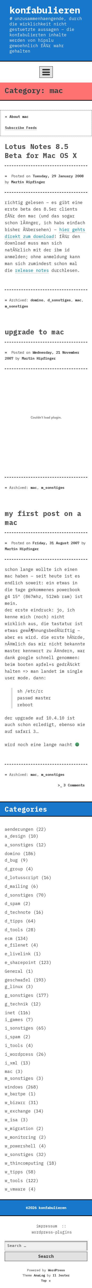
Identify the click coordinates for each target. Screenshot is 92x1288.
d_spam (12, 903)
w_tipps (14, 1172)
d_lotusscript (21, 877)
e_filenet (16, 945)
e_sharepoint (20, 962)
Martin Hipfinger (28, 181)
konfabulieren (44, 10)
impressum (46, 1226)
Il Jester (61, 1275)
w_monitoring (20, 1137)
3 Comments (75, 785)
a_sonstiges (19, 845)
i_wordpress (19, 1054)
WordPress (56, 1270)
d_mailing (16, 886)
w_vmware (15, 1189)
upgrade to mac (34, 331)
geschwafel (18, 980)
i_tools (14, 1045)
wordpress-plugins (52, 1232)
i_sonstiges (19, 1028)
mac (78, 300)
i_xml (11, 1063)
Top (46, 1280)
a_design (15, 836)
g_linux (14, 986)
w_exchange (18, 1111)
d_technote (18, 912)
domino (36, 300)
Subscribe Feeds (21, 127)
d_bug (11, 860)
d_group (14, 869)
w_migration (19, 1128)
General (14, 971)
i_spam (12, 1036)
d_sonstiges (59, 300)
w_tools (14, 1180)
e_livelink (18, 953)
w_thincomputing (24, 1163)
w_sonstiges (19, 1154)
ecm (9, 938)
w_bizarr (15, 1102)
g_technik (16, 1004)
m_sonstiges (16, 306)
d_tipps (14, 921)
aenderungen (19, 829)
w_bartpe (15, 1094)
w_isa (11, 1119)
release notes (32, 270)
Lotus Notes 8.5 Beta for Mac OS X (41, 151)
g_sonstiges (19, 995)
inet (10, 1012)
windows (14, 1087)
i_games (14, 1019)
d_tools (14, 929)
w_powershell (20, 1146)
